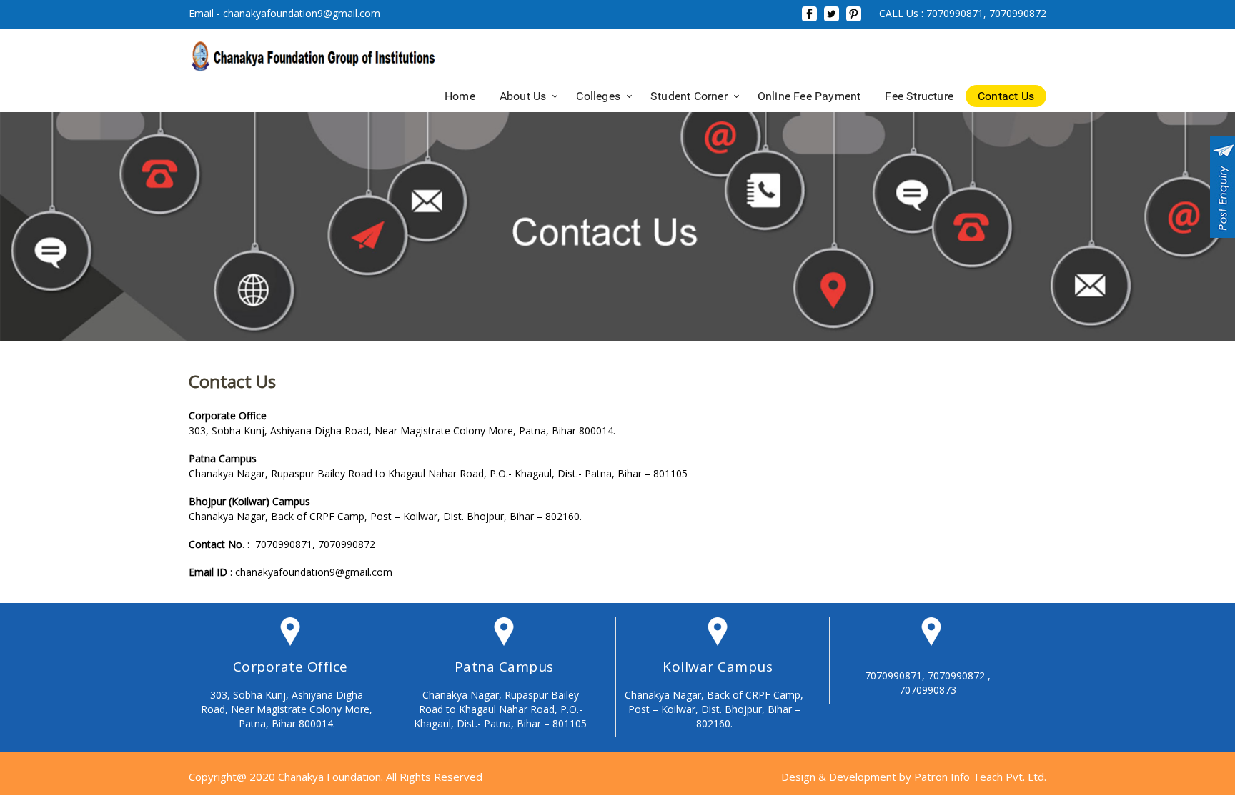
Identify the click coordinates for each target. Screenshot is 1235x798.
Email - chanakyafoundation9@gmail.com (284, 13)
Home (460, 96)
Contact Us (1006, 96)
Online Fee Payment (809, 96)
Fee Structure (919, 96)
